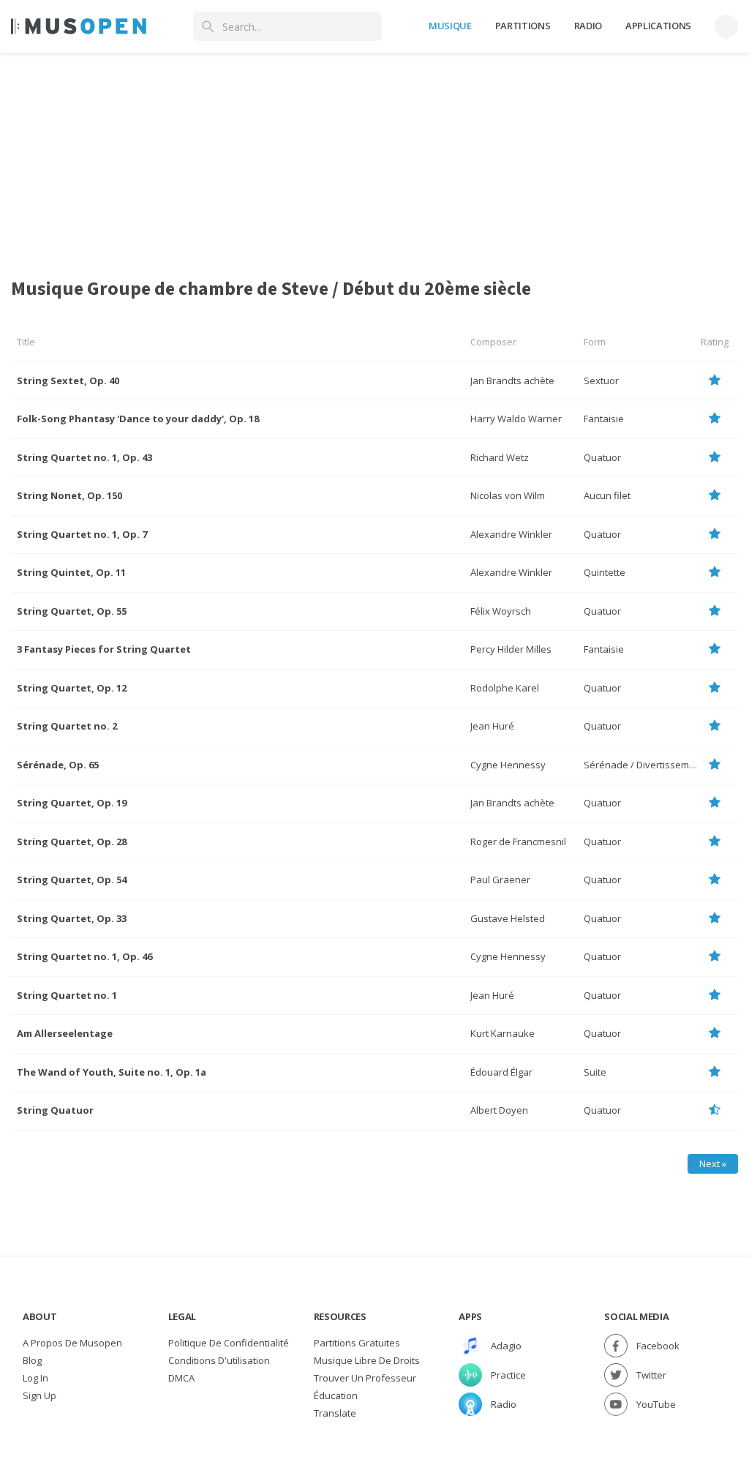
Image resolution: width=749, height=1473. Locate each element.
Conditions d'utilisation (219, 1360)
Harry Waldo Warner (516, 418)
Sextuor (601, 380)
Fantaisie (604, 418)
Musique (450, 25)
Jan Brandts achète (512, 380)
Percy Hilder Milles (511, 649)
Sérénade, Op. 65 (58, 764)
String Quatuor (55, 1110)
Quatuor (602, 457)
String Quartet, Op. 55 (72, 611)
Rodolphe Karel (504, 687)
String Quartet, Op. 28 (72, 841)
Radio (588, 25)
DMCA (181, 1377)
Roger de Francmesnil (518, 841)
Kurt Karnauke (502, 1033)
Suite (595, 1072)
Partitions (523, 25)
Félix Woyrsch (500, 611)
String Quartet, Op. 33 (72, 918)
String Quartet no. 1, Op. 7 (82, 534)
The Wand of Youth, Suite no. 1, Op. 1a (111, 1072)
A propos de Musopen (72, 1342)
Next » (712, 1163)
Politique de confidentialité (228, 1342)
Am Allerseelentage (65, 1033)
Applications (658, 25)
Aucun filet (607, 495)
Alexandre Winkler (511, 534)
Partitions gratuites (357, 1342)
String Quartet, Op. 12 (72, 687)
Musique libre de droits (367, 1360)
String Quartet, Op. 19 (72, 802)
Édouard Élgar (501, 1072)
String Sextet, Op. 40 (68, 380)
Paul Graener (500, 879)
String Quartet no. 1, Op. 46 (84, 956)
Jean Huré (492, 725)
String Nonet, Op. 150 (69, 495)
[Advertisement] (374, 155)
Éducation (336, 1395)
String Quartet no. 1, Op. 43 (84, 457)
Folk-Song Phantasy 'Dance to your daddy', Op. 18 (138, 418)
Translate (335, 1413)
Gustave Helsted (507, 918)
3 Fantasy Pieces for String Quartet (104, 649)
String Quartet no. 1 (67, 995)
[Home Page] (78, 26)
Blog (32, 1360)
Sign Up (39, 1395)
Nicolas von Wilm (507, 495)
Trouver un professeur (365, 1377)
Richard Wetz (499, 457)
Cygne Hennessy (508, 764)
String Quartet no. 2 (67, 725)
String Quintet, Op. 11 (71, 572)
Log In (35, 1377)
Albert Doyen (499, 1110)
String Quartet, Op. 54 (72, 879)
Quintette (604, 572)
